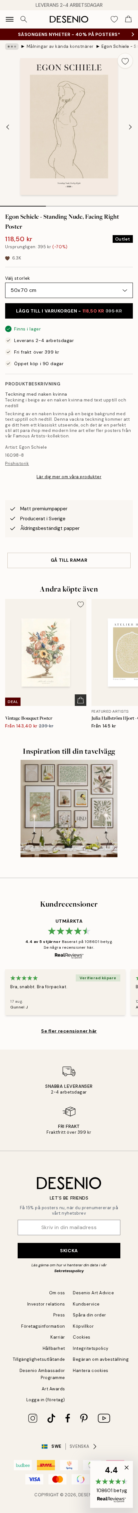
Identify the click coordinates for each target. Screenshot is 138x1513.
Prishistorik (17, 463)
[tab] (23, 204)
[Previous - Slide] (8, 127)
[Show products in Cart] (128, 19)
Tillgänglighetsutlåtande (39, 1359)
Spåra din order (89, 1315)
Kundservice (86, 1304)
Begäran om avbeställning (101, 1359)
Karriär (57, 1337)
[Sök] (24, 19)
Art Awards (53, 1389)
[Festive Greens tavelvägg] (69, 808)
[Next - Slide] (130, 127)
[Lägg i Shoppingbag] (80, 700)
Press (59, 1315)
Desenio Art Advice (93, 1293)
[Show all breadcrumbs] (12, 46)
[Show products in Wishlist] (114, 19)
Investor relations (46, 1304)
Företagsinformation (43, 1326)
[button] (111, 1484)
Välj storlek (17, 278)
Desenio (87, 1495)
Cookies (82, 1337)
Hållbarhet (54, 1348)
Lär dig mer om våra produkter (69, 476)
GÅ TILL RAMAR (69, 560)
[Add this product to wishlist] (125, 60)
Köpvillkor (83, 1326)
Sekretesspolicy (69, 1270)
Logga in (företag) (45, 1400)
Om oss (57, 1293)
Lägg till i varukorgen (69, 311)
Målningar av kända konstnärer (60, 46)
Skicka (69, 1251)
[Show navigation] (10, 19)
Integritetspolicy (90, 1348)
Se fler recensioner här (69, 1031)
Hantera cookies (90, 1370)
